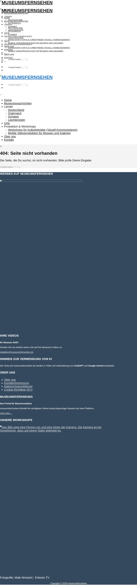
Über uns (9, 54)
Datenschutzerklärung (18, 386)
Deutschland (15, 28)
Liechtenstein (15, 38)
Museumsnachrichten (16, 13)
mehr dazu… (6, 413)
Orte (6, 33)
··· (5, 61)
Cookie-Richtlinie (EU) (18, 389)
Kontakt (8, 58)
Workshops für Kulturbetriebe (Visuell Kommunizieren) (39, 40)
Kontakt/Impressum (16, 383)
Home (7, 18)
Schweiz (12, 34)
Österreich (14, 23)
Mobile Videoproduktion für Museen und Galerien (35, 43)
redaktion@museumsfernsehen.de (16, 352)
